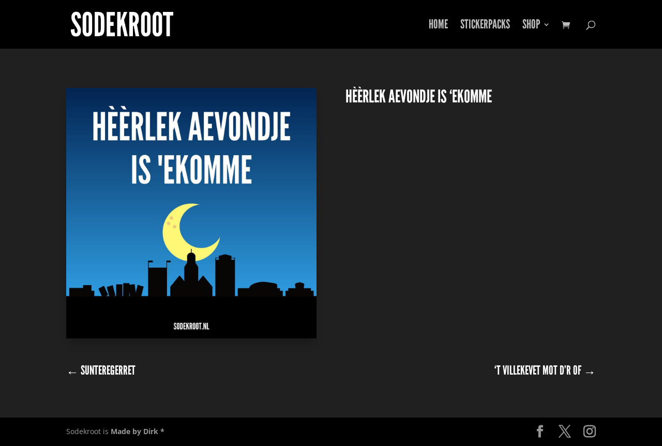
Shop (531, 26)
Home (438, 26)
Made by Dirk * (137, 431)
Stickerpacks (485, 26)
